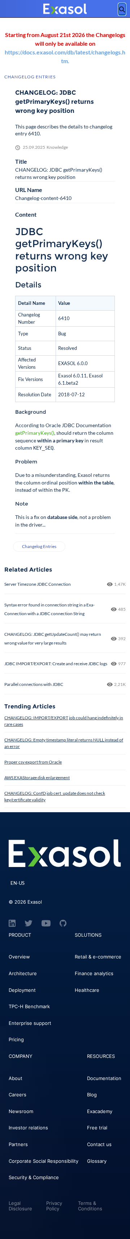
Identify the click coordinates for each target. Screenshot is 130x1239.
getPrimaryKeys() (34, 433)
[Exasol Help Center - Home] (65, 9)
